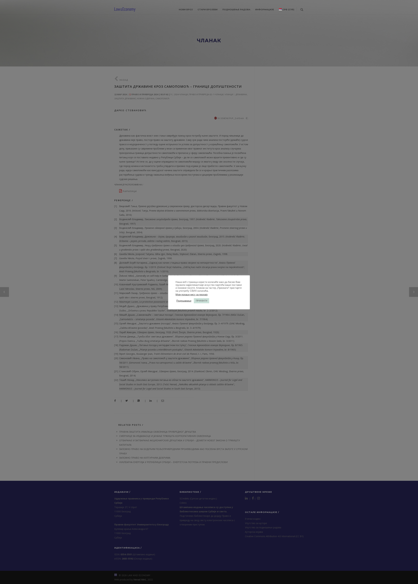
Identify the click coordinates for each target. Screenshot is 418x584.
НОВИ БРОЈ (186, 9)
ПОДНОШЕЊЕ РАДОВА (236, 9)
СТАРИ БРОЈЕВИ (207, 9)
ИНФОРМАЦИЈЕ (264, 9)
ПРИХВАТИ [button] (201, 301)
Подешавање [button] (183, 301)
